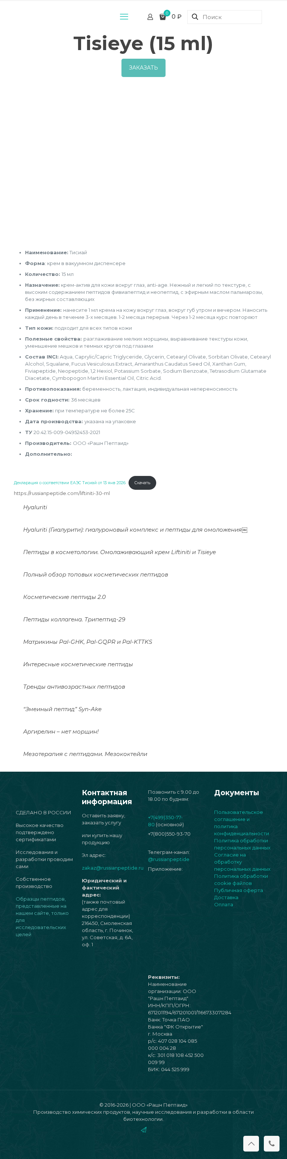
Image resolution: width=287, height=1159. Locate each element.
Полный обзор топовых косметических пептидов (95, 574)
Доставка (226, 897)
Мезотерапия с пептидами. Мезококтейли (85, 753)
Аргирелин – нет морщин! (61, 731)
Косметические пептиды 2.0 (64, 596)
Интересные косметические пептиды (78, 664)
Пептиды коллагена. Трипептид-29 (74, 619)
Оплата (223, 904)
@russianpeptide (168, 859)
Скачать (142, 482)
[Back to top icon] (251, 1144)
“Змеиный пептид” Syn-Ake (62, 709)
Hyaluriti (35, 507)
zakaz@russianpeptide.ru (113, 868)
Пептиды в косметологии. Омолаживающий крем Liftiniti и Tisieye (119, 552)
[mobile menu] (124, 16)
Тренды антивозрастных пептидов (74, 686)
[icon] (143, 1129)
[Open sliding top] (143, 8)
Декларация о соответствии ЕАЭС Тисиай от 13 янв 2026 (70, 482)
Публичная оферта (238, 890)
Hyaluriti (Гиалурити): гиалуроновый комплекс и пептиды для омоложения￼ (135, 529)
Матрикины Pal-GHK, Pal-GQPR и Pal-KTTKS (87, 641)
